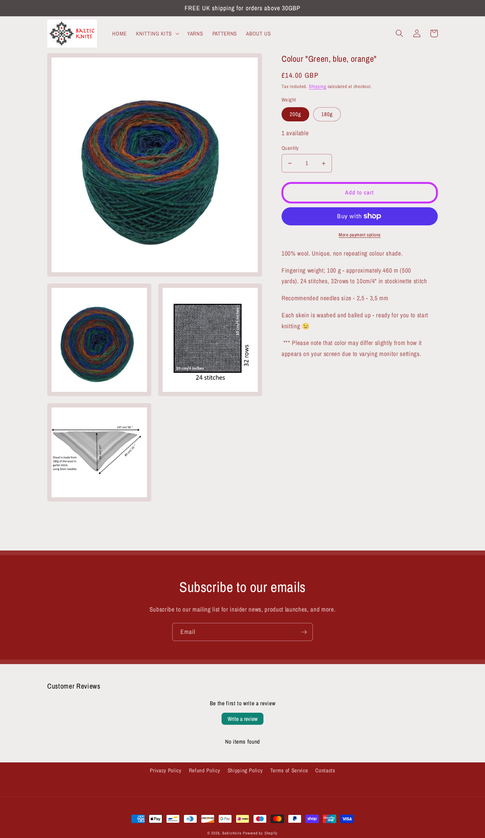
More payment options (360, 234)
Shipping (317, 86)
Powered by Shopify (260, 833)
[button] (156, 33)
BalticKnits (231, 833)
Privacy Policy (165, 770)
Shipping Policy (245, 770)
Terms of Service (289, 770)
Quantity (290, 147)
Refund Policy (204, 770)
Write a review (242, 719)
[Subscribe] (303, 632)
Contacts (325, 770)
